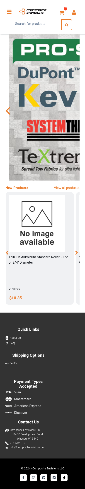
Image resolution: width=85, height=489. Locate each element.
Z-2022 (14, 289)
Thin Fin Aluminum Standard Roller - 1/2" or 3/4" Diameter (39, 260)
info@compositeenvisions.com (28, 447)
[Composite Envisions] (33, 11)
